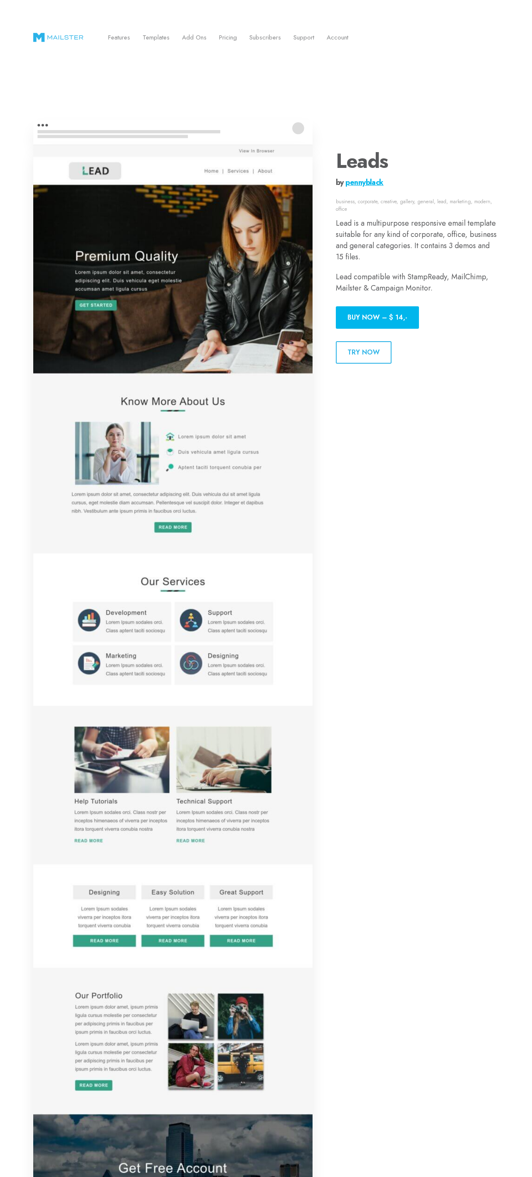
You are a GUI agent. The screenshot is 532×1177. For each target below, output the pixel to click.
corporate (367, 201)
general (425, 201)
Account (337, 37)
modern (482, 201)
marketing (460, 201)
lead (441, 201)
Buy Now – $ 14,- (377, 317)
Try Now (363, 352)
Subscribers (265, 37)
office (341, 209)
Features (119, 37)
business (345, 201)
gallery (407, 201)
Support (303, 37)
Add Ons (194, 37)
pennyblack (364, 182)
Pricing (228, 37)
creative (389, 201)
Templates (156, 37)
